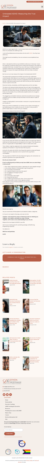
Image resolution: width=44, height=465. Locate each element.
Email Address (7, 426)
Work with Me (8, 402)
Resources (7, 408)
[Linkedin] (7, 394)
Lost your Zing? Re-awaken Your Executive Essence (35, 301)
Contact (7, 415)
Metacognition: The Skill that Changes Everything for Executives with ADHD (35, 282)
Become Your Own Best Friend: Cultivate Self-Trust (35, 339)
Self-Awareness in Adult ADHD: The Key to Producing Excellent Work (15, 339)
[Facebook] (4, 394)
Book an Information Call (11, 417)
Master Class (8, 412)
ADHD (30, 53)
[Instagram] (10, 394)
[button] (42, 7)
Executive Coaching (10, 404)
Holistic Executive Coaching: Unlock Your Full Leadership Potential (15, 282)
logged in (11, 247)
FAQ (6, 419)
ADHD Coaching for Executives (12, 406)
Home (4, 23)
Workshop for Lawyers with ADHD (13, 410)
